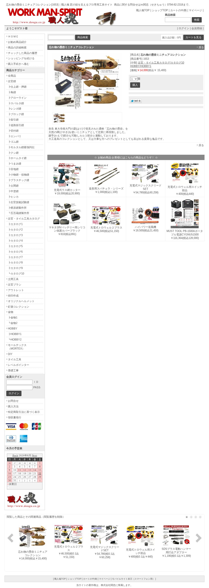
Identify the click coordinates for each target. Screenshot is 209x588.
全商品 (12, 75)
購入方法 (13, 406)
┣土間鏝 (13, 185)
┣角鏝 (12, 92)
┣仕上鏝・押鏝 (17, 86)
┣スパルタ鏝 (16, 103)
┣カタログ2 (15, 229)
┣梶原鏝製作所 (17, 207)
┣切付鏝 (13, 130)
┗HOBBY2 (14, 339)
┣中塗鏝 (13, 191)
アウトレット (16, 290)
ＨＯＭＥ (13, 36)
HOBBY (12, 328)
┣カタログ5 (15, 246)
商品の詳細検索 (17, 47)
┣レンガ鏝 (14, 108)
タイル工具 (14, 359)
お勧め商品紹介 (17, 42)
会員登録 (196, 28)
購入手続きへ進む (18, 63)
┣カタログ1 (15, 224)
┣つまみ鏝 (14, 163)
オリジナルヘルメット (21, 301)
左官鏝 (12, 81)
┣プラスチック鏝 (18, 180)
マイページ (195, 10)
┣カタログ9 (15, 268)
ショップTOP (160, 10)
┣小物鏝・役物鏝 (18, 174)
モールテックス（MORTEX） (17, 347)
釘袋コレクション (18, 306)
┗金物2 (12, 323)
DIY (10, 354)
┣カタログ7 (15, 257)
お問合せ (13, 400)
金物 (10, 312)
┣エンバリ (14, 136)
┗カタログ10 (16, 273)
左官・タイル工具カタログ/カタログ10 (161, 62)
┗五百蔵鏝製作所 (18, 213)
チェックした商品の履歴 (22, 53)
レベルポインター (18, 364)
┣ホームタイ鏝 (17, 158)
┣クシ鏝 (13, 152)
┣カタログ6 (15, 251)
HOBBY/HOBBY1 (140, 66)
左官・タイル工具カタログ (24, 218)
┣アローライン (17, 97)
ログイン (184, 28)
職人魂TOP (143, 10)
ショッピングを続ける (21, 58)
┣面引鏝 (13, 119)
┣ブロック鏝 (16, 114)
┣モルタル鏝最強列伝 (21, 147)
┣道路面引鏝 (16, 125)
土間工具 (13, 279)
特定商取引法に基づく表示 (24, 411)
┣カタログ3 (15, 235)
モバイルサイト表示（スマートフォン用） (133, 579)
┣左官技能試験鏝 (18, 202)
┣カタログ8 (15, 262)
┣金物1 (12, 317)
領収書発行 (14, 417)
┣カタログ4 (15, 240)
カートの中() (178, 10)
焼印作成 (13, 295)
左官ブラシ (14, 284)
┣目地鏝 (13, 169)
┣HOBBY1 (14, 334)
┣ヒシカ (13, 196)
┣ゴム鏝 (13, 141)
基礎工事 (13, 370)
